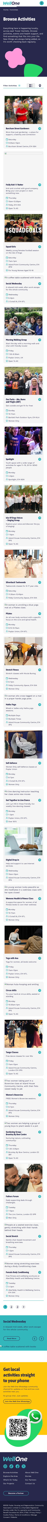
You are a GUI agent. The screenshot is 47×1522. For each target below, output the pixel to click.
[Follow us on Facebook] (17, 1466)
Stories (28, 1476)
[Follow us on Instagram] (5, 1466)
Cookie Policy (8, 1515)
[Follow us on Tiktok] (11, 1466)
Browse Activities (10, 1472)
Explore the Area (10, 1476)
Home (5, 10)
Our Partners (30, 1480)
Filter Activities (10, 86)
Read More (11, 1338)
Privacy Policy (35, 1513)
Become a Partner (16, 1493)
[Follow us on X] (24, 1466)
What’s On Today (10, 1480)
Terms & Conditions (22, 1515)
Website (14, 1517)
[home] (11, 3)
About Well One (31, 1472)
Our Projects (8, 1483)
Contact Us (30, 1483)
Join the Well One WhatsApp (17, 1401)
